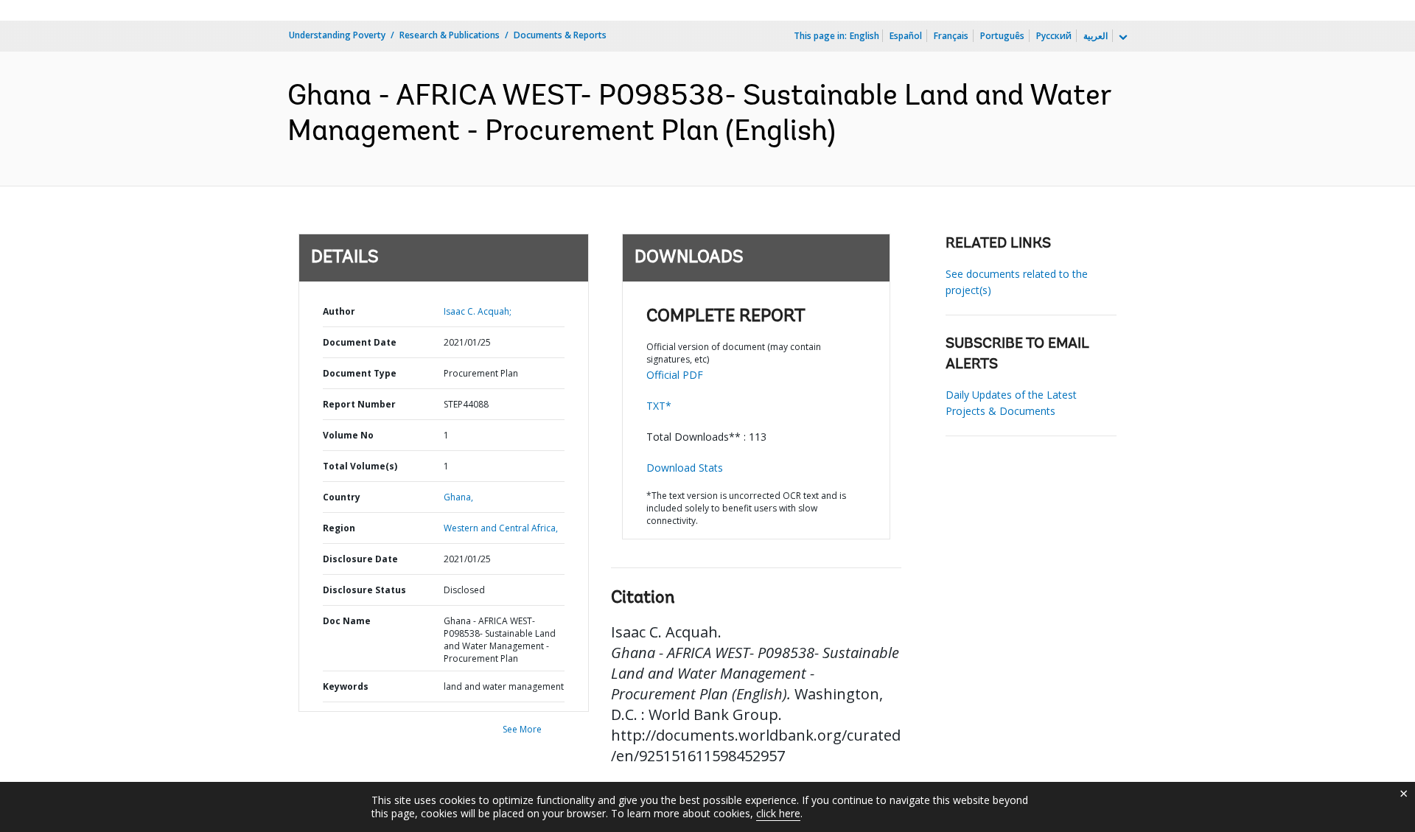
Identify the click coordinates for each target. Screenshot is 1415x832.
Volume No (348, 435)
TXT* (658, 406)
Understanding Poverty (337, 35)
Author (339, 311)
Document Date (359, 342)
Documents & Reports (560, 35)
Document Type (359, 373)
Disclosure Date (360, 559)
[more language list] (1122, 37)
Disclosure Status (364, 590)
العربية (1095, 35)
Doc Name (347, 621)
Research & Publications (449, 35)
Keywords (345, 686)
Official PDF (674, 375)
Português (1002, 35)
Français (951, 35)
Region (339, 528)
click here (778, 813)
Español (906, 35)
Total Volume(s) (360, 466)
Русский (1054, 35)
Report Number (359, 404)
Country (341, 497)
